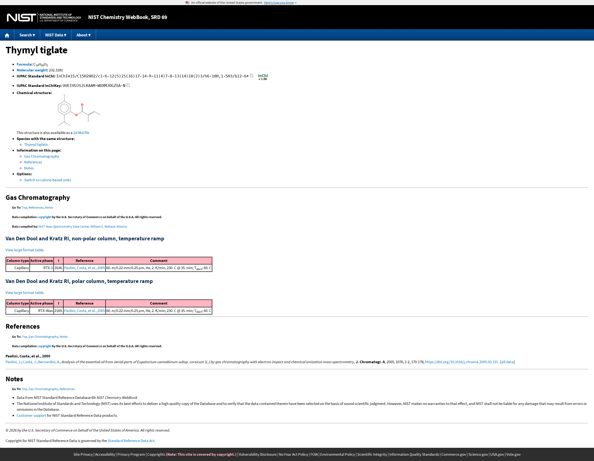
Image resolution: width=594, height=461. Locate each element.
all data (507, 361)
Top (24, 207)
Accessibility (105, 454)
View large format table (24, 249)
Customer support (31, 415)
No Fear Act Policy (293, 454)
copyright (44, 217)
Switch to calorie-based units (47, 179)
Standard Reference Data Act (131, 440)
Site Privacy (83, 454)
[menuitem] (7, 35)
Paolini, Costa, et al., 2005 (84, 267)
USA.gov (497, 454)
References (33, 162)
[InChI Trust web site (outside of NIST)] (263, 79)
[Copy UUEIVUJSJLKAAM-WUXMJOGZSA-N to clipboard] (128, 86)
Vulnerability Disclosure (258, 454)
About (82, 35)
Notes (29, 168)
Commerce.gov (453, 454)
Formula (24, 64)
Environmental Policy (337, 454)
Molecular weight (32, 70)
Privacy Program (131, 454)
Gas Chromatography (41, 156)
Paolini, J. (13, 361)
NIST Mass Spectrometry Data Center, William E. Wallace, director (83, 226)
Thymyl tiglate (36, 144)
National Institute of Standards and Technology (44, 17)
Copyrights (156, 454)
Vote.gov (513, 454)
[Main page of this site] (7, 35)
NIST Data (54, 35)
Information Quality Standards (414, 454)
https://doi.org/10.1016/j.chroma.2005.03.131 (461, 361)
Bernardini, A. (49, 361)
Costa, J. (30, 361)
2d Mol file (81, 132)
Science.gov (478, 454)
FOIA (314, 454)
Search (25, 35)
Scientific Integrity (372, 454)
